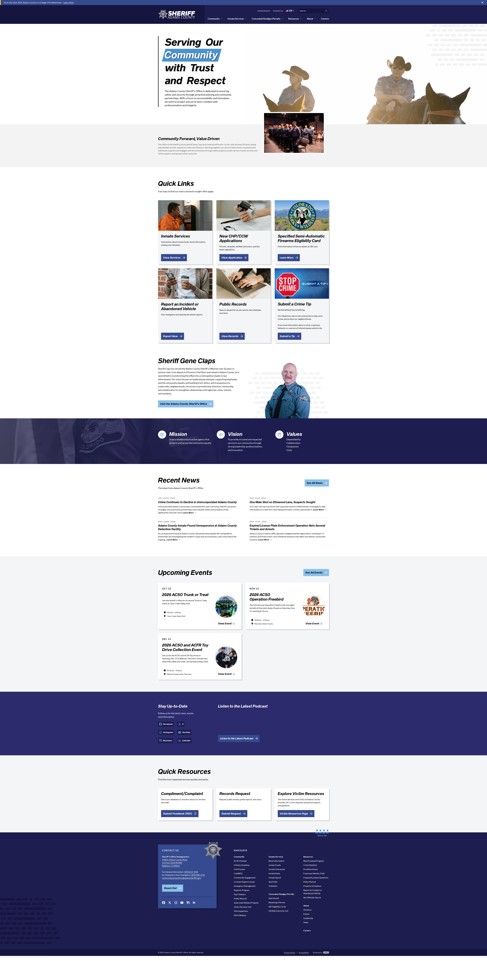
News (305, 922)
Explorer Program (241, 890)
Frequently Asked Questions (315, 877)
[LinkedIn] (194, 902)
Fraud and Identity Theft (314, 873)
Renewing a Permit (277, 902)
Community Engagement (245, 877)
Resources (293, 18)
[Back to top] (322, 833)
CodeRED (238, 873)
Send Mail (273, 882)
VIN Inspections (241, 911)
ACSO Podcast (240, 861)
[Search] (326, 10)
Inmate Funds (275, 865)
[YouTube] (181, 902)
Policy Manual (309, 882)
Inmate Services (236, 18)
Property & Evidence (312, 886)
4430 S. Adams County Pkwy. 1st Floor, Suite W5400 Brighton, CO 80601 (174, 862)
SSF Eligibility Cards (277, 906)
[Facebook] (163, 902)
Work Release (240, 915)
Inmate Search (263, 11)
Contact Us (278, 11)
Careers (325, 18)
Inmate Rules (274, 873)
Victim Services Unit (242, 907)
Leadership (308, 918)
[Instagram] (175, 902)
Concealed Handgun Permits (266, 18)
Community (214, 18)
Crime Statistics (310, 865)
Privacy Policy (289, 952)
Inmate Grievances (277, 869)
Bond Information (276, 861)
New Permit (274, 898)
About (310, 18)
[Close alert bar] (482, 2)
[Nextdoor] (187, 902)
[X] (169, 902)
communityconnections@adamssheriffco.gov (181, 878)
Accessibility (304, 952)
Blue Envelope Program (313, 861)
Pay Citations (240, 894)
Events (306, 914)
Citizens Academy (241, 865)
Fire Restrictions (310, 869)
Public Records (240, 898)
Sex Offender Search (312, 897)
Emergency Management (245, 886)
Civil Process (239, 869)
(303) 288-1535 (198, 875)
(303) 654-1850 (191, 872)
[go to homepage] (177, 15)
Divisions (307, 910)
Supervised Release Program (246, 902)
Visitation (273, 886)
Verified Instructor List (278, 911)
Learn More (69, 2)
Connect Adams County (244, 882)
